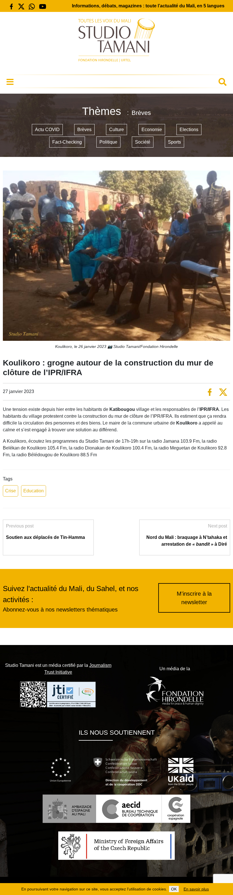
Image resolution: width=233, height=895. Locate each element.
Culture (116, 129)
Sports (174, 142)
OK (174, 889)
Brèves (84, 129)
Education (33, 490)
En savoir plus (196, 889)
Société (142, 142)
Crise (10, 490)
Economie (152, 129)
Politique (108, 142)
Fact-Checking (67, 142)
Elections (189, 129)
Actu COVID (47, 129)
